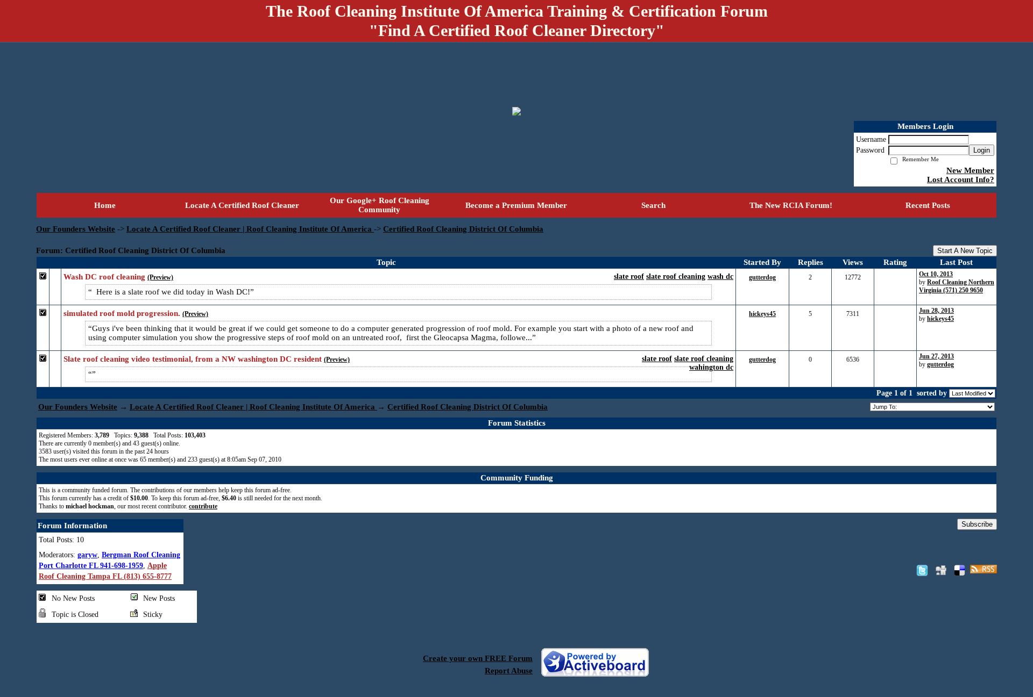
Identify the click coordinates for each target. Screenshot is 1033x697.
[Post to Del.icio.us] (959, 570)
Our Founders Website (75, 229)
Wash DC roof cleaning (104, 276)
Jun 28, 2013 (936, 310)
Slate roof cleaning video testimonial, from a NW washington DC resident (192, 359)
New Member (970, 170)
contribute (203, 506)
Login (981, 150)
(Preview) (160, 277)
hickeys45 (762, 314)
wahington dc (711, 367)
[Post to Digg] (941, 570)
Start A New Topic (965, 251)
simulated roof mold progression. (121, 313)
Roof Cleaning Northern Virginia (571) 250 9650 (956, 286)
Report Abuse (509, 670)
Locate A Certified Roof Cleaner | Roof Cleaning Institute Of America (250, 229)
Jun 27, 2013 (936, 356)
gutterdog (762, 277)
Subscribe (977, 524)
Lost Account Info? (960, 179)
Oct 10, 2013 (936, 274)
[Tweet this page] (922, 570)
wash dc (720, 276)
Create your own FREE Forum (478, 658)
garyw (87, 555)
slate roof (629, 276)
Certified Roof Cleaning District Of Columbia (463, 229)
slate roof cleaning (675, 276)
